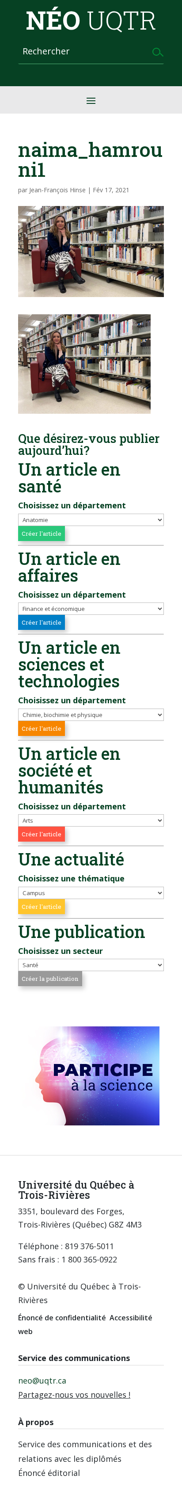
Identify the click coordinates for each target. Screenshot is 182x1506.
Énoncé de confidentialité (62, 1318)
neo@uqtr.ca (42, 1380)
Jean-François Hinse (57, 190)
